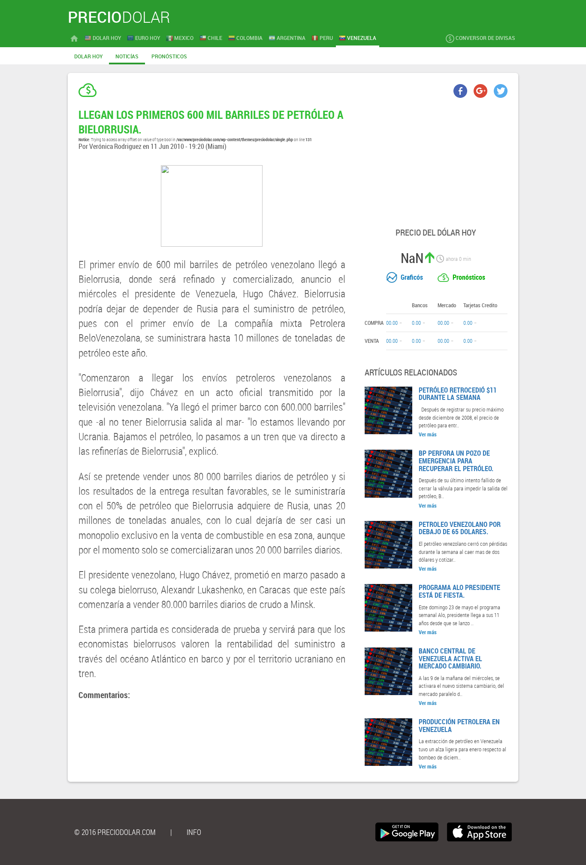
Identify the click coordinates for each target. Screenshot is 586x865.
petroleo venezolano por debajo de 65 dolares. (460, 528)
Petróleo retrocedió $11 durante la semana (458, 393)
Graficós (412, 277)
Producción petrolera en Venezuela (459, 725)
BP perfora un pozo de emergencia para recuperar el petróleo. (456, 460)
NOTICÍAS (127, 56)
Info (194, 832)
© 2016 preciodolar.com (115, 832)
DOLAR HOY (88, 56)
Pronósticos (469, 277)
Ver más (428, 434)
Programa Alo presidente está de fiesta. (459, 591)
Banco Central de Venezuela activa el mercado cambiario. (450, 658)
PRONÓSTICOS (169, 56)
